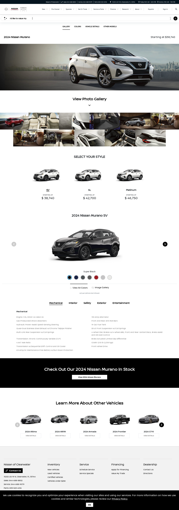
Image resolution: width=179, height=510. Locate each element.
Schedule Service (87, 469)
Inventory (54, 464)
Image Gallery (101, 287)
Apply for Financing (120, 469)
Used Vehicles (54, 473)
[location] (110, 2)
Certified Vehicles (55, 477)
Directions (147, 473)
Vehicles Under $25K (57, 481)
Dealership (150, 464)
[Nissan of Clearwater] (16, 8)
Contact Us (15, 470)
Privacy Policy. (120, 498)
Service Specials (87, 473)
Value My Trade (118, 473)
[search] (176, 9)
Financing (117, 464)
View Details (31, 436)
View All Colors (80, 287)
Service (84, 464)
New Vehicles (53, 469)
